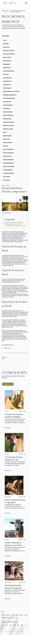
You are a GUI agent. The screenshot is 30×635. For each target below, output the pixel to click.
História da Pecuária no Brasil (14, 222)
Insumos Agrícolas (8, 115)
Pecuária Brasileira (8, 149)
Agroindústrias (7, 61)
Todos (4, 40)
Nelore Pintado (7, 136)
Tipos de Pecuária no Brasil (14, 224)
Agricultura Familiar (8, 50)
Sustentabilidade (8, 170)
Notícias (21, 615)
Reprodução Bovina (8, 163)
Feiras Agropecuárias (9, 98)
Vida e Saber (6, 180)
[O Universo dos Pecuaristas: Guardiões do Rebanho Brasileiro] (14, 399)
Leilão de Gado (7, 118)
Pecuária (5, 146)
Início (3, 10)
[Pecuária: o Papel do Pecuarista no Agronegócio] (14, 485)
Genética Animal (7, 112)
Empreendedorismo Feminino (11, 91)
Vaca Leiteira (6, 176)
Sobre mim (8, 615)
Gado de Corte (7, 101)
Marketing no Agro (8, 125)
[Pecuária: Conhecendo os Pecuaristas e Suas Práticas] (14, 528)
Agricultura (6, 47)
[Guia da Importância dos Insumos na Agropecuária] (14, 570)
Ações (13, 615)
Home (3, 615)
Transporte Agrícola (8, 173)
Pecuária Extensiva (8, 153)
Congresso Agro (7, 78)
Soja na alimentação (9, 166)
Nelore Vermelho (7, 142)
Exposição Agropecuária (9, 95)
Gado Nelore (6, 108)
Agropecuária (7, 67)
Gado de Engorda (8, 105)
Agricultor (6, 43)
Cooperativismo (7, 81)
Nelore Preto (6, 139)
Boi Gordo (6, 74)
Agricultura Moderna (9, 54)
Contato (26, 615)
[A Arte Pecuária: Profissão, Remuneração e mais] (14, 442)
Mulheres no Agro (8, 129)
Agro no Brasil (7, 57)
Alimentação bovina (8, 71)
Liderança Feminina (8, 122)
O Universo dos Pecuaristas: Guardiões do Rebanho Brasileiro (14, 416)
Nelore (5, 132)
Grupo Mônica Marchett (7, 617)
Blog (17, 615)
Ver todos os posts (8, 384)
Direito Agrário (7, 88)
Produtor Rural (7, 156)
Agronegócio (6, 64)
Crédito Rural (6, 84)
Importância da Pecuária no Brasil (16, 226)
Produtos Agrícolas (8, 159)
